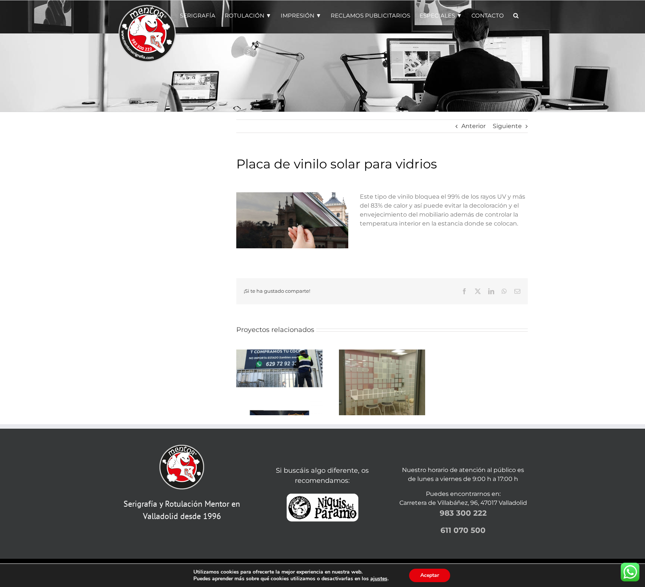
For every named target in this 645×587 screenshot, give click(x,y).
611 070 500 (463, 530)
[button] (515, 15)
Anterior (473, 126)
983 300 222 (463, 513)
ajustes (378, 578)
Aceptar (429, 575)
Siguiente (507, 126)
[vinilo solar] (292, 195)
